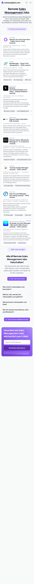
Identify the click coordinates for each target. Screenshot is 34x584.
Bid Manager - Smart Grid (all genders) (19, 64)
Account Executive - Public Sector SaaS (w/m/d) (19, 41)
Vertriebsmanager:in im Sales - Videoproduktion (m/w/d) (18, 90)
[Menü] (30, 3)
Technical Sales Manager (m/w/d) (18, 168)
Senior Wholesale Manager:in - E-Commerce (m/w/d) (19, 141)
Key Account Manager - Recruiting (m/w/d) (19, 195)
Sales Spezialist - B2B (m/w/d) (19, 120)
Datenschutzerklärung (23, 353)
